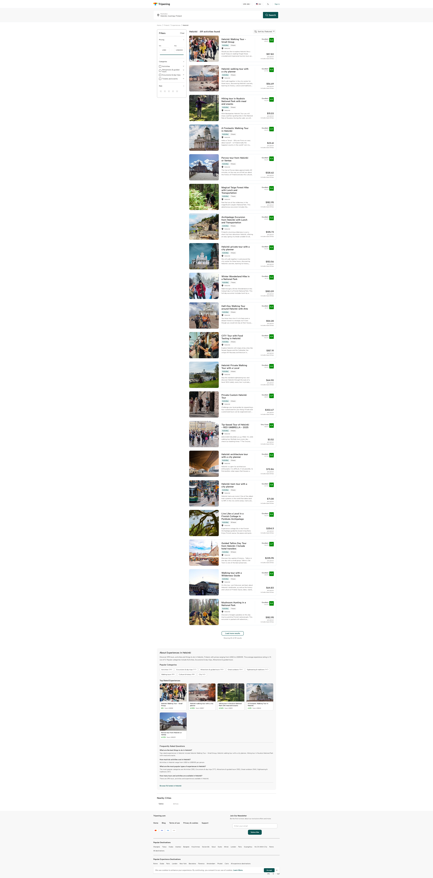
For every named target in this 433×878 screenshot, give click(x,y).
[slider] (159, 54)
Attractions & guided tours (170, 70)
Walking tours (168, 674)
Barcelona (192, 864)
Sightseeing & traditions (257, 670)
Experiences (175, 25)
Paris (240, 847)
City (202, 674)
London (233, 847)
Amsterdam (211, 864)
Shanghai (156, 847)
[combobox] (263, 31)
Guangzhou (248, 847)
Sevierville (205, 847)
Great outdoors (235, 670)
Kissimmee (196, 847)
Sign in (277, 4)
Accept (269, 870)
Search (272, 15)
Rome (271, 847)
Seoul (214, 847)
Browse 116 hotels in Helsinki (170, 786)
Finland (166, 25)
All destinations (158, 851)
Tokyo (164, 847)
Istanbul (178, 847)
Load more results (232, 633)
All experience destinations (241, 864)
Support (205, 823)
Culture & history (187, 674)
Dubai (162, 864)
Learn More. (238, 870)
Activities (166, 66)
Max (175, 46)
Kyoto (220, 847)
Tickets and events (170, 79)
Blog (164, 823)
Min (160, 46)
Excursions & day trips (171, 75)
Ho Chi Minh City (261, 847)
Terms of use (174, 823)
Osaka (171, 847)
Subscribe (255, 832)
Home (159, 25)
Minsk (226, 847)
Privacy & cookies (190, 823)
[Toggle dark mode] (268, 4)
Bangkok (186, 847)
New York (183, 864)
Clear (182, 33)
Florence (201, 864)
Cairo (227, 864)
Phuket (219, 864)
